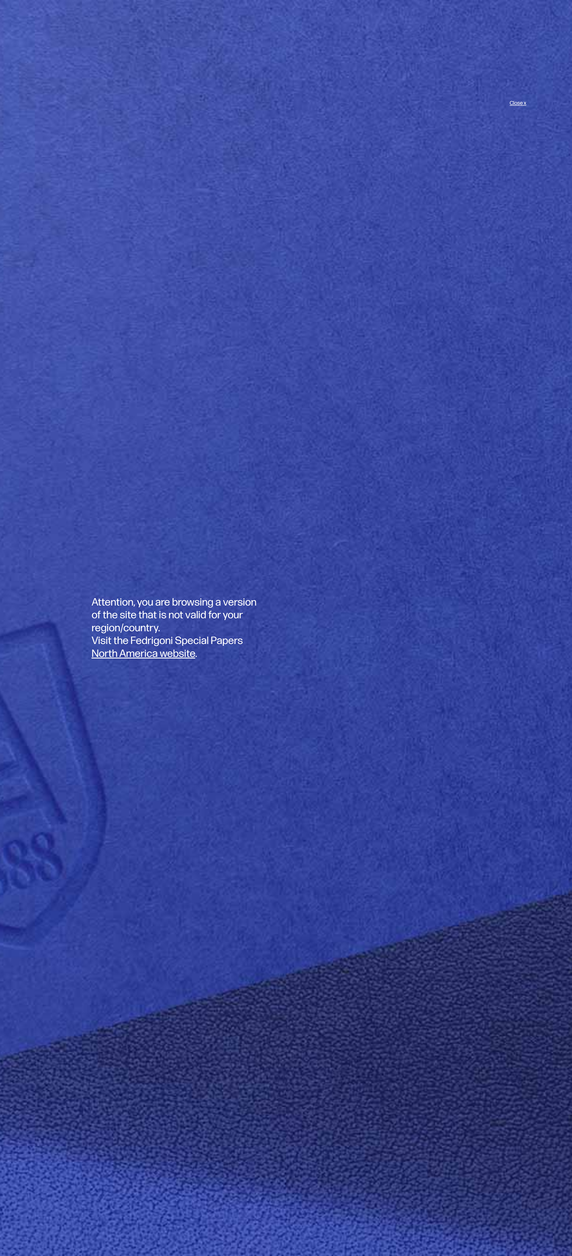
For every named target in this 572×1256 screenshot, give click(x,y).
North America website (143, 653)
